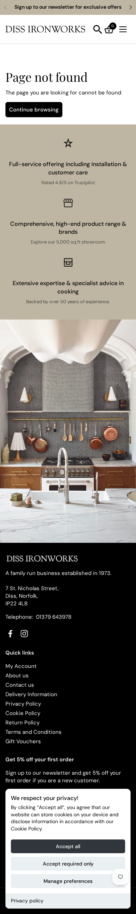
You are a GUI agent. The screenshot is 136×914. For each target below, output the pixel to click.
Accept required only (68, 863)
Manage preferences (68, 881)
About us (17, 675)
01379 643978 (53, 617)
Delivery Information (31, 694)
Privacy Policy (23, 703)
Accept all (68, 846)
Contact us (19, 685)
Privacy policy (27, 900)
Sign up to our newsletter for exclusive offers (68, 7)
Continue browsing (34, 109)
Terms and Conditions (33, 732)
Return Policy (22, 722)
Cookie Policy (22, 713)
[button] (97, 29)
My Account (21, 666)
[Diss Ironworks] (45, 29)
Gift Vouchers (23, 741)
